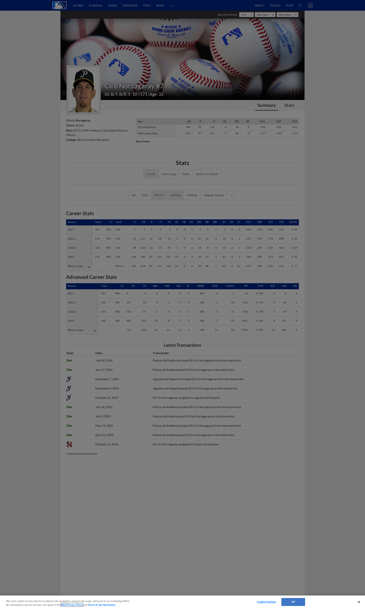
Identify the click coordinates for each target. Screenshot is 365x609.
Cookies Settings (266, 601)
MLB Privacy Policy (72, 604)
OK (293, 601)
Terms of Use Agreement (101, 604)
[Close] (359, 602)
